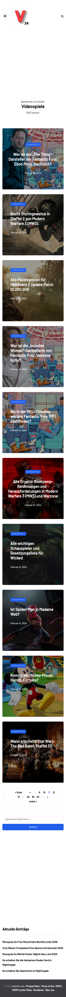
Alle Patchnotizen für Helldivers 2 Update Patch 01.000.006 (31, 284)
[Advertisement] (33, 65)
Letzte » (33, 801)
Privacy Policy (33, 986)
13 (19, 797)
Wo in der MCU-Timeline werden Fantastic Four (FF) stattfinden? (33, 416)
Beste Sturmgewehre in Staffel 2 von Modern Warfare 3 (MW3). (30, 218)
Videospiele (33, 145)
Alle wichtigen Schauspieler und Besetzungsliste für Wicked (26, 550)
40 (38, 797)
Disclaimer (38, 990)
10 (44, 792)
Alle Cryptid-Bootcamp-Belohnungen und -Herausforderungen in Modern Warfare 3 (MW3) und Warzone (33, 488)
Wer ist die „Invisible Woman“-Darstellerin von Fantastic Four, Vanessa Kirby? (31, 352)
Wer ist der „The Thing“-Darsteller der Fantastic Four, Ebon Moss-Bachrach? (33, 159)
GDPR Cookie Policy (22, 990)
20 (28, 797)
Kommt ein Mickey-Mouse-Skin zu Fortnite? (32, 677)
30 (33, 797)
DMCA (59, 986)
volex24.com (18, 986)
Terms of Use (47, 986)
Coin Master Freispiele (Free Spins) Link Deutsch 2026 (32, 947)
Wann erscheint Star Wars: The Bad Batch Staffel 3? (32, 743)
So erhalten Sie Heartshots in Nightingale (25, 970)
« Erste (18, 792)
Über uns (49, 990)
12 (54, 792)
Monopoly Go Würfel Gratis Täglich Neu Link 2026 (29, 954)
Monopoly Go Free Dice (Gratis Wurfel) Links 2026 (30, 941)
